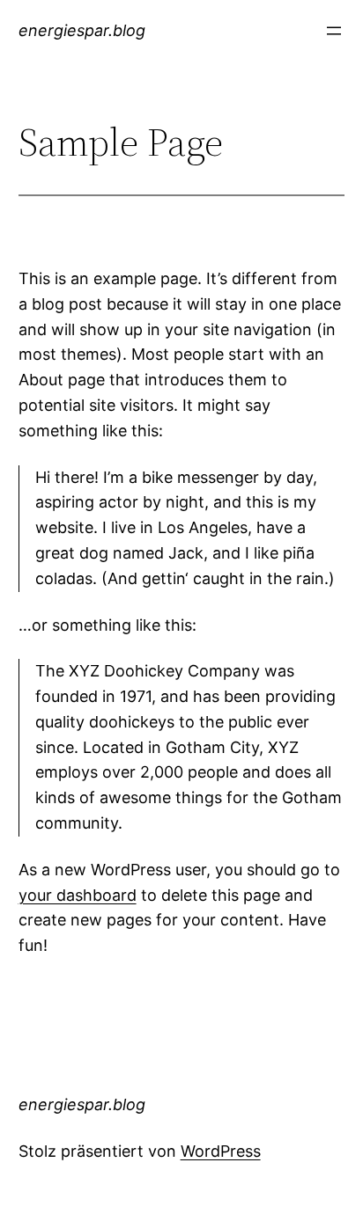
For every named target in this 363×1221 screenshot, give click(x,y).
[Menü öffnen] (333, 30)
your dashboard (78, 895)
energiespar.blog (82, 30)
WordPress (221, 1151)
